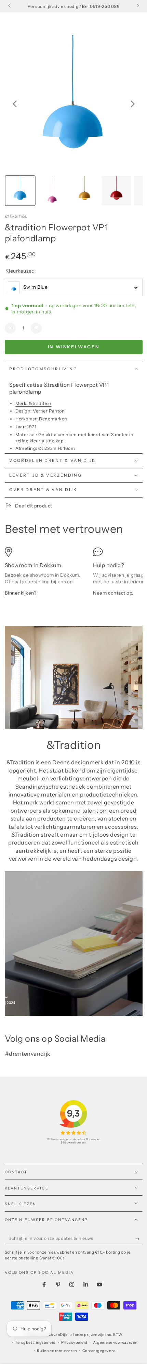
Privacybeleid (74, 1342)
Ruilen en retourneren (57, 1351)
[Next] (133, 103)
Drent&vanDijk (54, 1334)
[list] (74, 575)
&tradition (16, 216)
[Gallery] (74, 121)
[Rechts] (137, 6)
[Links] (10, 6)
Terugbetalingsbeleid (35, 1342)
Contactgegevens (99, 1351)
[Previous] (15, 103)
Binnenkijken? (21, 593)
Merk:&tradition (33, 403)
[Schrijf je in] (139, 1239)
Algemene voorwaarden (115, 1342)
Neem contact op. (113, 593)
